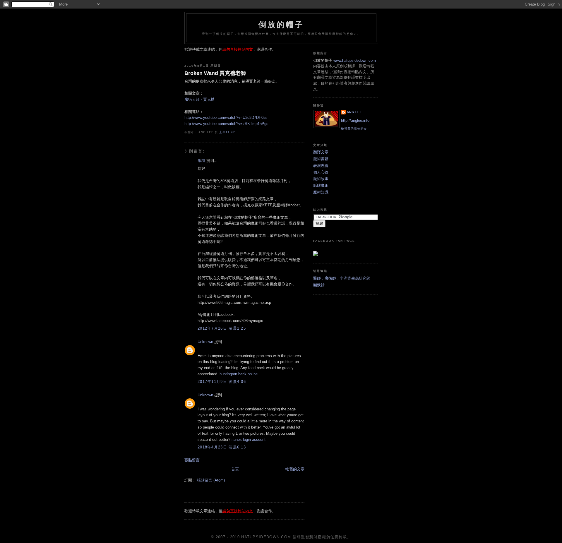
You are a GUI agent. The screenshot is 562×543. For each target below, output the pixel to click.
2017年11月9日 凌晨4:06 (222, 381)
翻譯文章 (320, 152)
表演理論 (320, 165)
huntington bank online (239, 374)
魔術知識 (320, 192)
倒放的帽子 (281, 24)
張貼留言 (192, 460)
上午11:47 (227, 132)
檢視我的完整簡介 (354, 128)
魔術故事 (320, 179)
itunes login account (248, 439)
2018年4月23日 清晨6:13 (222, 447)
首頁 (235, 469)
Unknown (205, 342)
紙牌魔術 (320, 185)
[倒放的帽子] (315, 254)
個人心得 (320, 172)
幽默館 (319, 285)
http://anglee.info (355, 120)
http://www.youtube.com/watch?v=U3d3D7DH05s (226, 117)
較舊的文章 (294, 469)
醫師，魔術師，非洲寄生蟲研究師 (341, 278)
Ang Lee (354, 112)
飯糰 (201, 160)
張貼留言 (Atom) (211, 480)
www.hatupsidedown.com (354, 60)
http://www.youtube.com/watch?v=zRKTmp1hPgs (226, 123)
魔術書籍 (320, 159)
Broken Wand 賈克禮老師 (215, 73)
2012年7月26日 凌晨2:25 (222, 328)
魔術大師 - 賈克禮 (199, 99)
